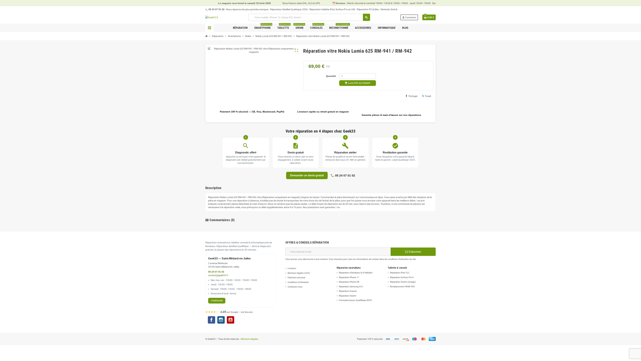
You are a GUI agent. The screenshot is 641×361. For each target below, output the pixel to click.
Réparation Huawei (348, 291)
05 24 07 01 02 (216, 9)
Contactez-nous (295, 286)
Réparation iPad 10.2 (399, 272)
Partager (413, 96)
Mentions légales (249, 339)
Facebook (211, 320)
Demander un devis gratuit (307, 175)
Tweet (428, 96)
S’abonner (414, 251)
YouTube (230, 320)
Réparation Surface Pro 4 (401, 277)
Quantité (331, 76)
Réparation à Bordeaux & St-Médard (355, 272)
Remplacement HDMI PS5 (402, 286)
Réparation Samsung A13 (351, 286)
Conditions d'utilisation (298, 282)
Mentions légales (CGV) (299, 273)
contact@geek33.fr (218, 275)
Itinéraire (217, 300)
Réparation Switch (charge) (403, 282)
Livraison (292, 268)
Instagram (221, 320)
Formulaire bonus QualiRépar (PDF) (355, 300)
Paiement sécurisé (296, 277)
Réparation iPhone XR (349, 282)
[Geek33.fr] (211, 17)
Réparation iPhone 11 (349, 277)
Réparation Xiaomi (347, 295)
